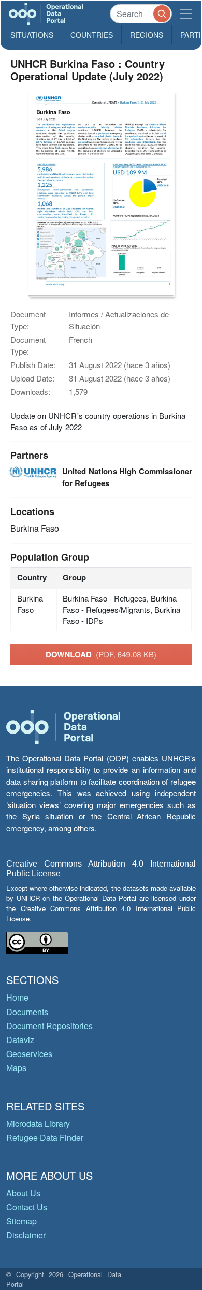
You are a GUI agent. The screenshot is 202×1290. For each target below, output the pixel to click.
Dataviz (20, 1040)
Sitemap (21, 1221)
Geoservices (29, 1054)
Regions (146, 35)
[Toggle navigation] (186, 13)
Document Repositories (49, 1026)
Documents (27, 1012)
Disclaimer (26, 1235)
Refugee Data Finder (44, 1138)
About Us (23, 1193)
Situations (31, 35)
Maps (16, 1068)
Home (17, 997)
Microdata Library (38, 1124)
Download (101, 654)
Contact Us (26, 1207)
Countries (91, 35)
